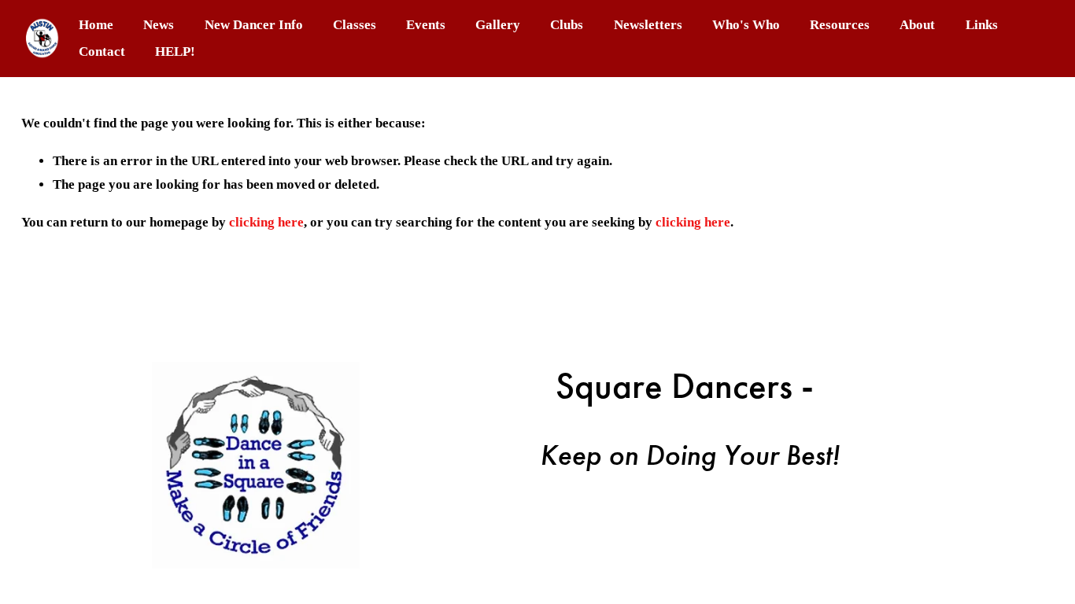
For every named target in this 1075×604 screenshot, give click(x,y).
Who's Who (746, 24)
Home (96, 24)
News (158, 24)
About (917, 24)
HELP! (175, 51)
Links (982, 24)
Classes (354, 24)
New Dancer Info (254, 24)
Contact (102, 51)
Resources (840, 24)
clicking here (266, 222)
